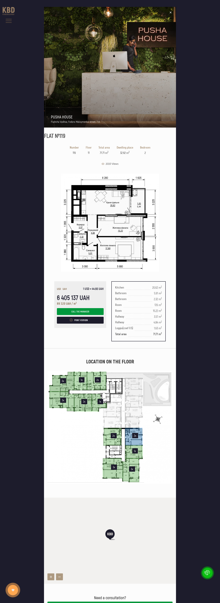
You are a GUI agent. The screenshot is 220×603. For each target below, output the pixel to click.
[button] (110, 535)
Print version (81, 320)
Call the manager (80, 311)
